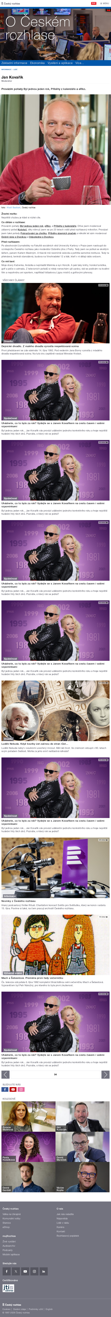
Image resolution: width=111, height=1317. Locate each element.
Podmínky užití (36, 1309)
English (49, 1309)
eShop (6, 1227)
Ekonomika (37, 63)
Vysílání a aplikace (60, 63)
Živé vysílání (9, 1241)
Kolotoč (22, 229)
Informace (6, 69)
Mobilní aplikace (11, 1254)
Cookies (6, 1309)
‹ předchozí (5, 1075)
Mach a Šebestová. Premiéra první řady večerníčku (32, 978)
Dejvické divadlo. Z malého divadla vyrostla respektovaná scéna (40, 346)
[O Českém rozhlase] (55, 33)
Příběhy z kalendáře (63, 88)
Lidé (15, 69)
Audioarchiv (9, 1246)
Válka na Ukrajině (12, 1214)
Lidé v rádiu (63, 1222)
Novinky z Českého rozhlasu (18, 901)
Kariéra (60, 1227)
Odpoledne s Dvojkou (41, 237)
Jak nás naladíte (65, 1214)
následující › (105, 1075)
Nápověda (62, 1218)
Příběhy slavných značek (62, 233)
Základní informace (14, 63)
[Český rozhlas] (10, 3)
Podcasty (8, 1250)
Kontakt (61, 1231)
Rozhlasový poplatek (68, 1235)
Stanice (7, 1222)
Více (79, 63)
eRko (82, 88)
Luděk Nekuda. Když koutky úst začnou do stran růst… (34, 743)
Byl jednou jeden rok (36, 88)
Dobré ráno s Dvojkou (13, 237)
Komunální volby (11, 1218)
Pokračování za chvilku (34, 233)
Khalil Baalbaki (14, 207)
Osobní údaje (19, 1309)
